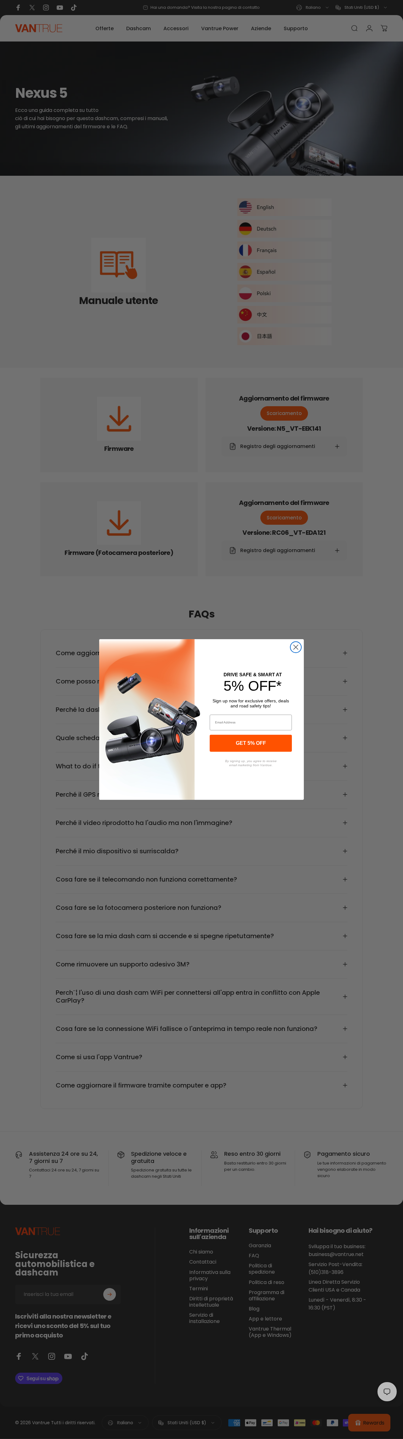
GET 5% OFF (251, 743)
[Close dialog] (295, 647)
